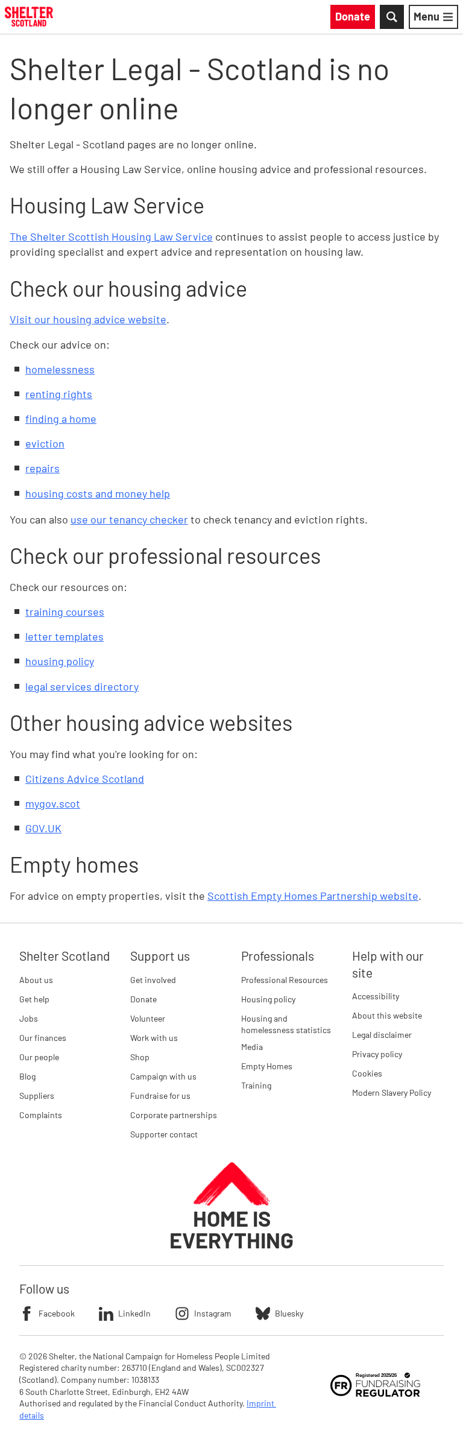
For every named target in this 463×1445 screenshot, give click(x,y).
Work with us (154, 1037)
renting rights (58, 393)
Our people (39, 1057)
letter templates (64, 636)
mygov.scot (52, 803)
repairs (42, 468)
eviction (45, 443)
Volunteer (147, 1018)
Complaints (40, 1115)
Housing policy (268, 999)
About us (36, 980)
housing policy (59, 661)
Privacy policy (377, 1054)
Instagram (213, 1313)
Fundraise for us (160, 1095)
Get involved (153, 980)
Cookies (367, 1073)
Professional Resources (284, 980)
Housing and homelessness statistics (286, 1024)
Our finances (42, 1037)
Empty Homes (266, 1066)
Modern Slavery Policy (391, 1092)
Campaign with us (163, 1076)
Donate (143, 999)
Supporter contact (164, 1134)
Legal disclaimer (382, 1034)
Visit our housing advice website (88, 319)
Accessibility (375, 996)
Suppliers (36, 1095)
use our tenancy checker (129, 519)
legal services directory (82, 686)
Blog (27, 1076)
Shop (140, 1057)
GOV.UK (43, 828)
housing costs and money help (97, 493)
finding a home (60, 418)
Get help (34, 999)
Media (252, 1047)
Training (256, 1085)
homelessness (60, 369)
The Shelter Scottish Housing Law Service (111, 236)
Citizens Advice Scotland (84, 778)
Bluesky (289, 1313)
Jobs (28, 1018)
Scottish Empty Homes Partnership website (312, 895)
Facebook (57, 1313)
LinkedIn (134, 1313)
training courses (64, 611)
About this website (387, 1015)
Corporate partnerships (173, 1115)
